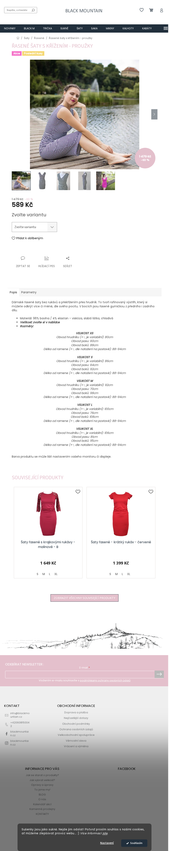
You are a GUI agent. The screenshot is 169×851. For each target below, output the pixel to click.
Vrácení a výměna (76, 746)
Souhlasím (136, 843)
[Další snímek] (154, 114)
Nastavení (107, 843)
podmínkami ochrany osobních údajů (105, 680)
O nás (42, 799)
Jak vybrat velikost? (42, 780)
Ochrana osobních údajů (76, 729)
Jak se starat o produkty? (42, 775)
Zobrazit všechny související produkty (84, 598)
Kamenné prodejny (42, 809)
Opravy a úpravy (42, 785)
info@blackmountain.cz (20, 714)
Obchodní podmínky (76, 724)
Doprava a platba (76, 712)
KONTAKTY (42, 814)
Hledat (33, 10)
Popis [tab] (13, 292)
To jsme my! (42, 789)
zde (105, 833)
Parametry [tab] (28, 292)
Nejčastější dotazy (76, 718)
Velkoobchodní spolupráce (76, 735)
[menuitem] (10, 28)
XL (56, 574)
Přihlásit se (159, 674)
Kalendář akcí (42, 804)
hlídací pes (46, 266)
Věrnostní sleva (76, 740)
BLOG (42, 794)
